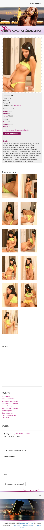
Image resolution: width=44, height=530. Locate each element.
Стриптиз (5, 417)
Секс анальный (7, 413)
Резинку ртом (7, 410)
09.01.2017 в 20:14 (23, 433)
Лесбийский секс (8, 398)
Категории (34, 3)
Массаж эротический (10, 403)
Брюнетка (17, 105)
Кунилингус (6, 396)
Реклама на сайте (28, 525)
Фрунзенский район (22, 130)
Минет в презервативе (10, 408)
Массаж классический (10, 401)
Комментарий (9, 456)
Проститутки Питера (26, 523)
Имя (5, 474)
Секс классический (9, 415)
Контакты (16, 525)
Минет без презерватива (11, 406)
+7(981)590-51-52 (12, 133)
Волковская (10, 130)
